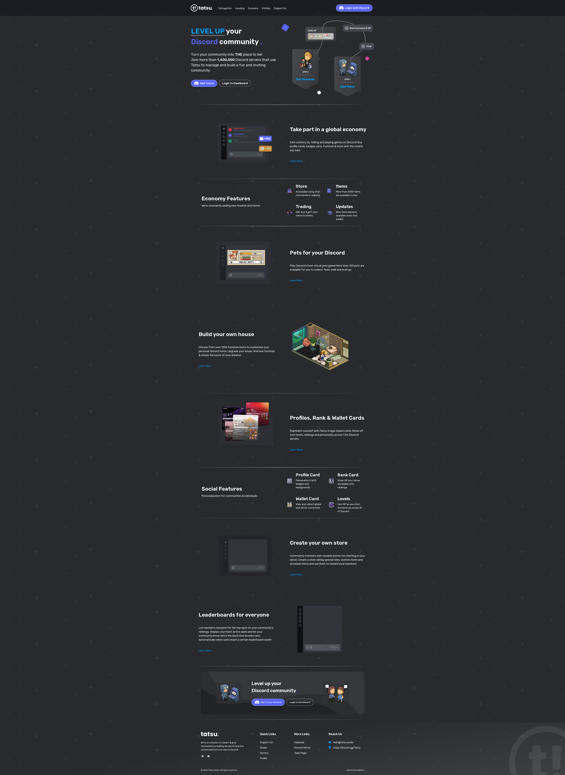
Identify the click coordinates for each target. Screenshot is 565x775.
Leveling (240, 8)
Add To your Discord (271, 702)
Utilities (266, 8)
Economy (253, 8)
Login (357, 8)
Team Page (300, 753)
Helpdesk (299, 742)
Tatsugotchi (225, 8)
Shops (263, 747)
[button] (244, 141)
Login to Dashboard (235, 83)
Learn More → (297, 161)
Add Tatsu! (207, 83)
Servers (264, 753)
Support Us (280, 8)
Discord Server (302, 747)
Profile (263, 758)
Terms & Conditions (355, 770)
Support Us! (266, 742)
